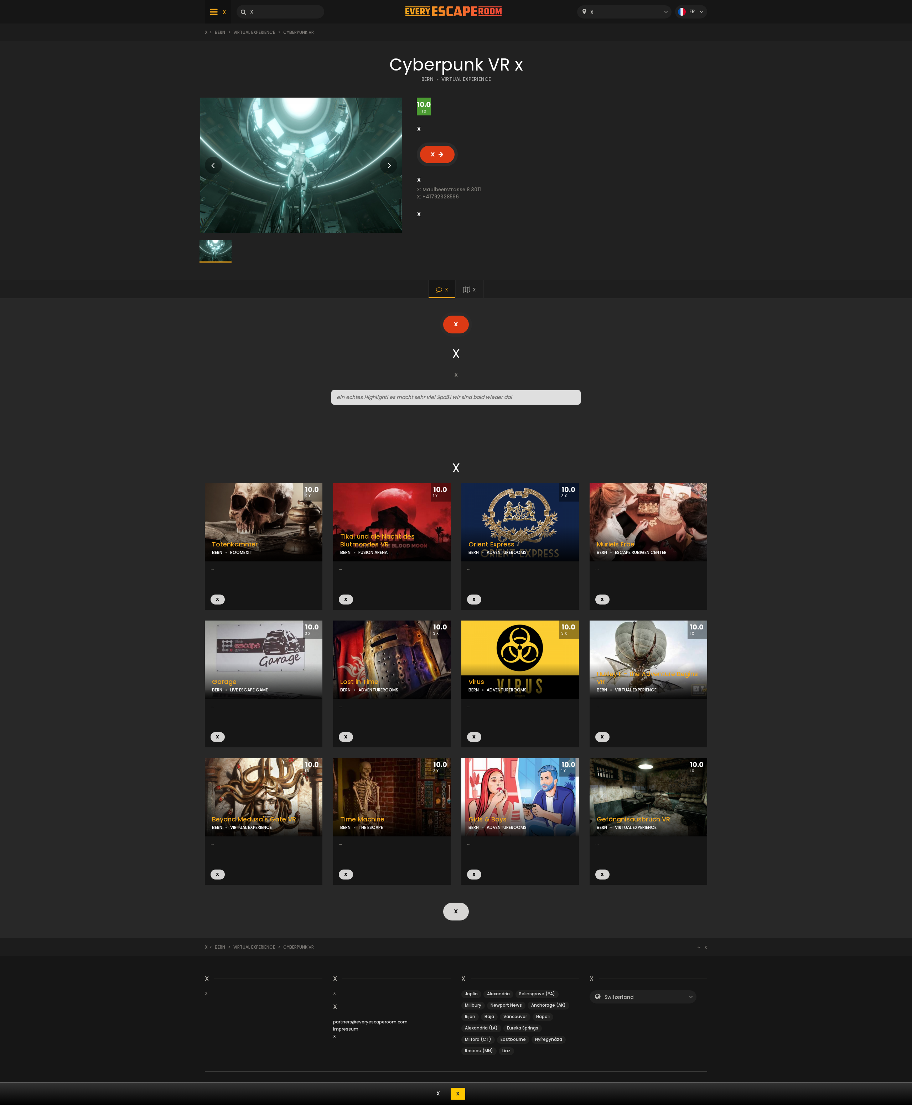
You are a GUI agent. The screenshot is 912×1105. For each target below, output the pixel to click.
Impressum (345, 1029)
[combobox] (624, 12)
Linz (506, 1051)
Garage (224, 682)
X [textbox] (592, 12)
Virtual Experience (254, 32)
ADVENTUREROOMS (507, 552)
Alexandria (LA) (481, 1028)
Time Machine (362, 819)
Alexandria (498, 994)
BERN (427, 79)
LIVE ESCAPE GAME (249, 690)
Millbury (473, 1005)
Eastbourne (513, 1039)
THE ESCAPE (370, 827)
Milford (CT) (478, 1039)
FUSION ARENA (373, 552)
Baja (489, 1016)
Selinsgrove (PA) (537, 994)
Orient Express (491, 544)
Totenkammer (235, 544)
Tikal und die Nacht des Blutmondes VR (377, 541)
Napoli (543, 1016)
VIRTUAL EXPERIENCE (466, 79)
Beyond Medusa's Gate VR (254, 819)
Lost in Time (359, 682)
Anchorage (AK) (548, 1005)
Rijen (470, 1016)
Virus (476, 682)
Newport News (506, 1005)
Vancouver (515, 1016)
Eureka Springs (522, 1028)
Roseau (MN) (479, 1051)
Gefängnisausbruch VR (633, 819)
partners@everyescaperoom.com (370, 1022)
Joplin (471, 994)
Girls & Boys (487, 819)
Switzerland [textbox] (619, 997)
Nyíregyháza (548, 1039)
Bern (220, 32)
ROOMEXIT (241, 552)
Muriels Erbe (615, 544)
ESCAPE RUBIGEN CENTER (641, 552)
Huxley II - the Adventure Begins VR (647, 678)
